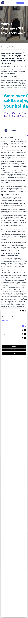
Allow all (14, 346)
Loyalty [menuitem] (11, 2)
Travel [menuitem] (7, 2)
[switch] (24, 330)
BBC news (12, 245)
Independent (11, 231)
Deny (14, 353)
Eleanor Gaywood (16, 47)
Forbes (3, 236)
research (10, 197)
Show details (20, 343)
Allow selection (14, 349)
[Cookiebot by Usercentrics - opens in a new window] (20, 311)
